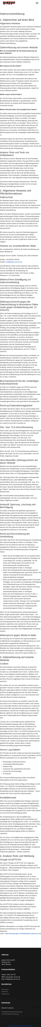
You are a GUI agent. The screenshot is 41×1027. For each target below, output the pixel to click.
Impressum (5, 989)
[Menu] (37, 3)
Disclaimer (4, 991)
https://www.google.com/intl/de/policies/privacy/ (21, 933)
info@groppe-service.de (13, 262)
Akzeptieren (5, 1023)
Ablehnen (16, 1023)
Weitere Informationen (16, 1026)
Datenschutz (5, 994)
